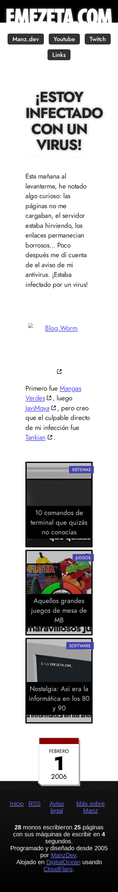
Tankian (35, 437)
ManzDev (63, 855)
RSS (34, 803)
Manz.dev (25, 39)
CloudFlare (58, 869)
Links (59, 55)
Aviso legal (56, 807)
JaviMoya (37, 408)
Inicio (17, 803)
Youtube (64, 39)
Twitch (98, 39)
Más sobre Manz (90, 807)
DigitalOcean (63, 862)
